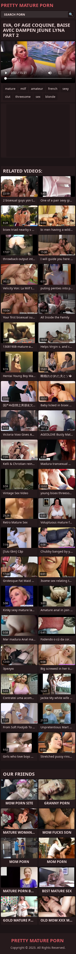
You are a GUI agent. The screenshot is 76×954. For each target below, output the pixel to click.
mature (10, 89)
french (52, 89)
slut (7, 97)
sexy (65, 89)
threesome (23, 97)
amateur (37, 89)
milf (23, 89)
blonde (50, 97)
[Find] (71, 14)
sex (38, 97)
